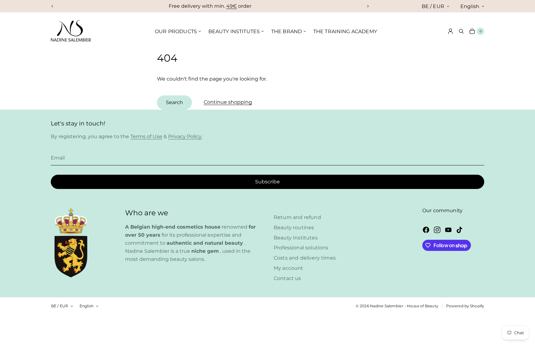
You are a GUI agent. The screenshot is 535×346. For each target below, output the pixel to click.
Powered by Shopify (465, 306)
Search (174, 102)
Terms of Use (146, 136)
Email (58, 158)
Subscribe (267, 182)
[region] (210, 6)
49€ (231, 6)
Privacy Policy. (185, 136)
